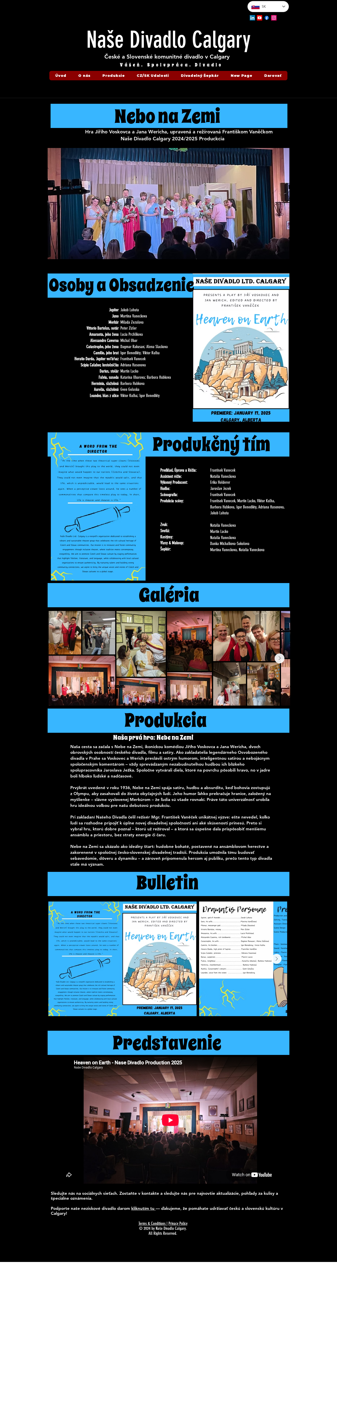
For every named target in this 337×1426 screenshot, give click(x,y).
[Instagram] (274, 18)
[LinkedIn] (252, 18)
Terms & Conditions (152, 1223)
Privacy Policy (177, 1223)
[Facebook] (266, 18)
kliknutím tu (143, 1208)
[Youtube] (259, 18)
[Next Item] (279, 658)
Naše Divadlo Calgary (168, 40)
